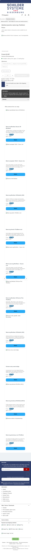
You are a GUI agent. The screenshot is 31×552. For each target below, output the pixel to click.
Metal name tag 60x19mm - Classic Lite (15, 264)
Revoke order (15, 538)
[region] (15, 43)
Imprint (4, 489)
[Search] (22, 15)
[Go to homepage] (15, 8)
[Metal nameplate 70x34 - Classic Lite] (15, 151)
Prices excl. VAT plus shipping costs (8, 56)
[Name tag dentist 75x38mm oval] (15, 219)
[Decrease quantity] (3, 75)
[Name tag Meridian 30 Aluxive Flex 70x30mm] (15, 288)
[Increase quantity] (12, 75)
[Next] (26, 278)
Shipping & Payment (7, 493)
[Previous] (4, 278)
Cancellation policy (7, 491)
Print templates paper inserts (9, 509)
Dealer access (6, 499)
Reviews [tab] (4, 99)
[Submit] (26, 469)
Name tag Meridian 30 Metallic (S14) (15, 195)
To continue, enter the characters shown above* (15, 477)
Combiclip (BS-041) (6, 63)
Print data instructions (7, 511)
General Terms (6, 495)
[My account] (25, 15)
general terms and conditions (19, 483)
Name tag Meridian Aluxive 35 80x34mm (13, 127)
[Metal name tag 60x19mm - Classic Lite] (15, 254)
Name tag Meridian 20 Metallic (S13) (15, 332)
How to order (5, 515)
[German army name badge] (15, 356)
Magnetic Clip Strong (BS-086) (19, 63)
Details (15, 139)
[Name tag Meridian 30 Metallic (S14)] (15, 185)
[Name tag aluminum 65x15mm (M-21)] (15, 391)
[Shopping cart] (28, 15)
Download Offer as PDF (8, 80)
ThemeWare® (15, 549)
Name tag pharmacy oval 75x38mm (15, 435)
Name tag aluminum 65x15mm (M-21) (15, 400)
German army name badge (12, 366)
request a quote (6, 513)
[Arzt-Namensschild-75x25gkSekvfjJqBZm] (15, 43)
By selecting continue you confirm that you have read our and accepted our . (16, 483)
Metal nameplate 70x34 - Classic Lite (15, 161)
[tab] (15, 94)
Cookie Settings (6, 501)
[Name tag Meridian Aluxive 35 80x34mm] (15, 117)
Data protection (6, 497)
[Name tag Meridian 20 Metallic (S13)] (15, 322)
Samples (5, 507)
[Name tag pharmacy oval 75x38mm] (15, 425)
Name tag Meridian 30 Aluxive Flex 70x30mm (14, 298)
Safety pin (4, 66)
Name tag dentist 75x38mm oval (14, 229)
